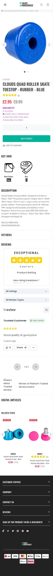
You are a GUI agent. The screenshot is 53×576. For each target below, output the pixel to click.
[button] (11, 96)
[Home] (2, 11)
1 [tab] (24, 72)
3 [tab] (28, 72)
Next (49, 44)
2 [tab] (26, 72)
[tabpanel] (26, 43)
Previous (4, 44)
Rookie (13, 454)
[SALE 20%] (13, 434)
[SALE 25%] (40, 434)
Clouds (6, 79)
